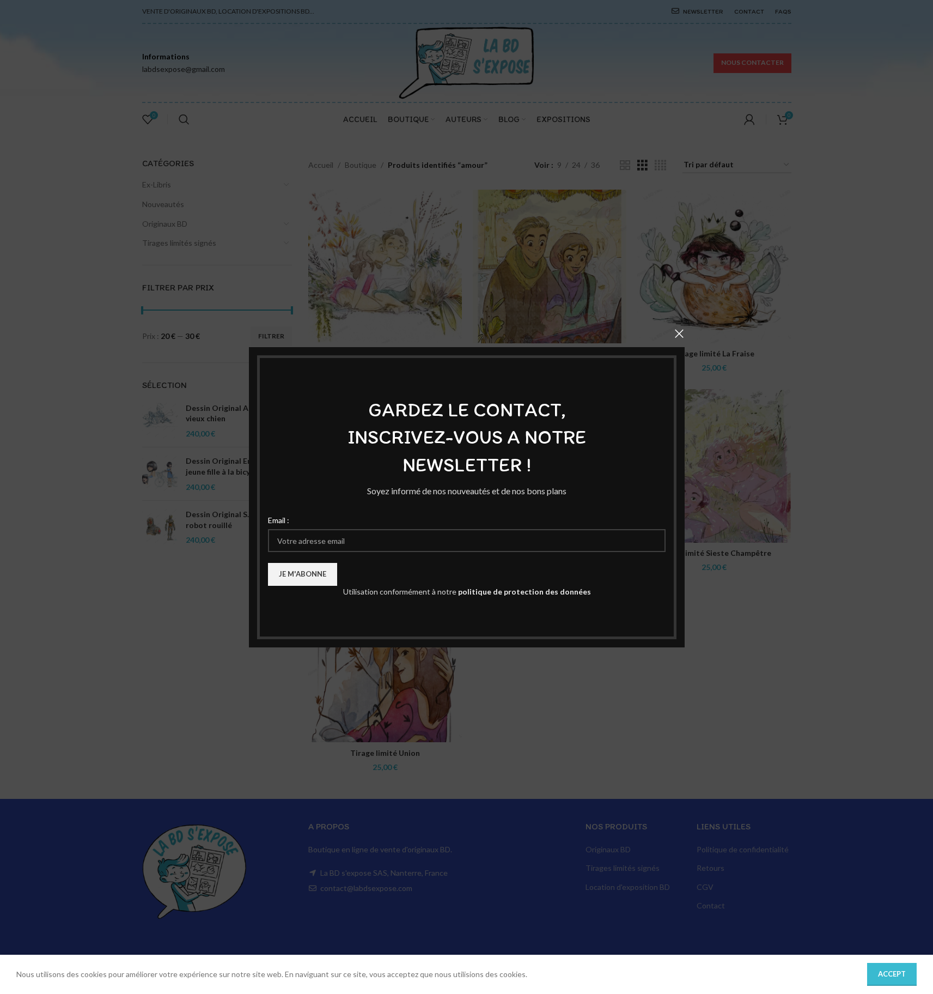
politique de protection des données (524, 591)
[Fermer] (679, 333)
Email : (278, 519)
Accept (892, 973)
